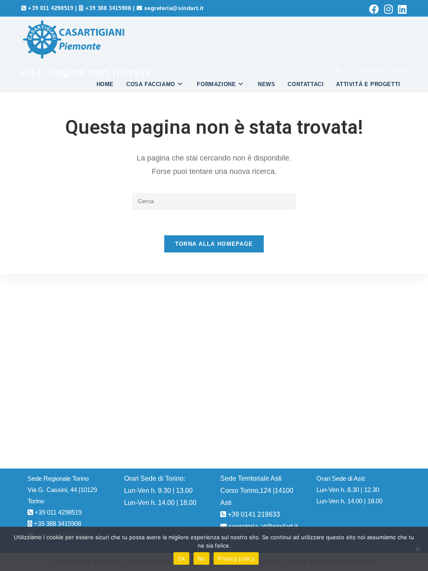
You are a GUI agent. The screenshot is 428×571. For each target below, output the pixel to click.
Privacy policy (236, 558)
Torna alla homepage (214, 244)
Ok (181, 558)
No (202, 558)
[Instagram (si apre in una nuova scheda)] (388, 9)
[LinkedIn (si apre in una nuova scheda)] (401, 9)
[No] (417, 549)
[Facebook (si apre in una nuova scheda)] (374, 9)
